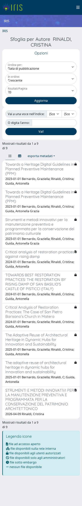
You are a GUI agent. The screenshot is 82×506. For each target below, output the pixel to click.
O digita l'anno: (19, 123)
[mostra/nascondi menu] (78, 7)
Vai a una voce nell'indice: (26, 114)
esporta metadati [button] (40, 156)
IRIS (5, 31)
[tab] (10, 156)
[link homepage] (13, 7)
